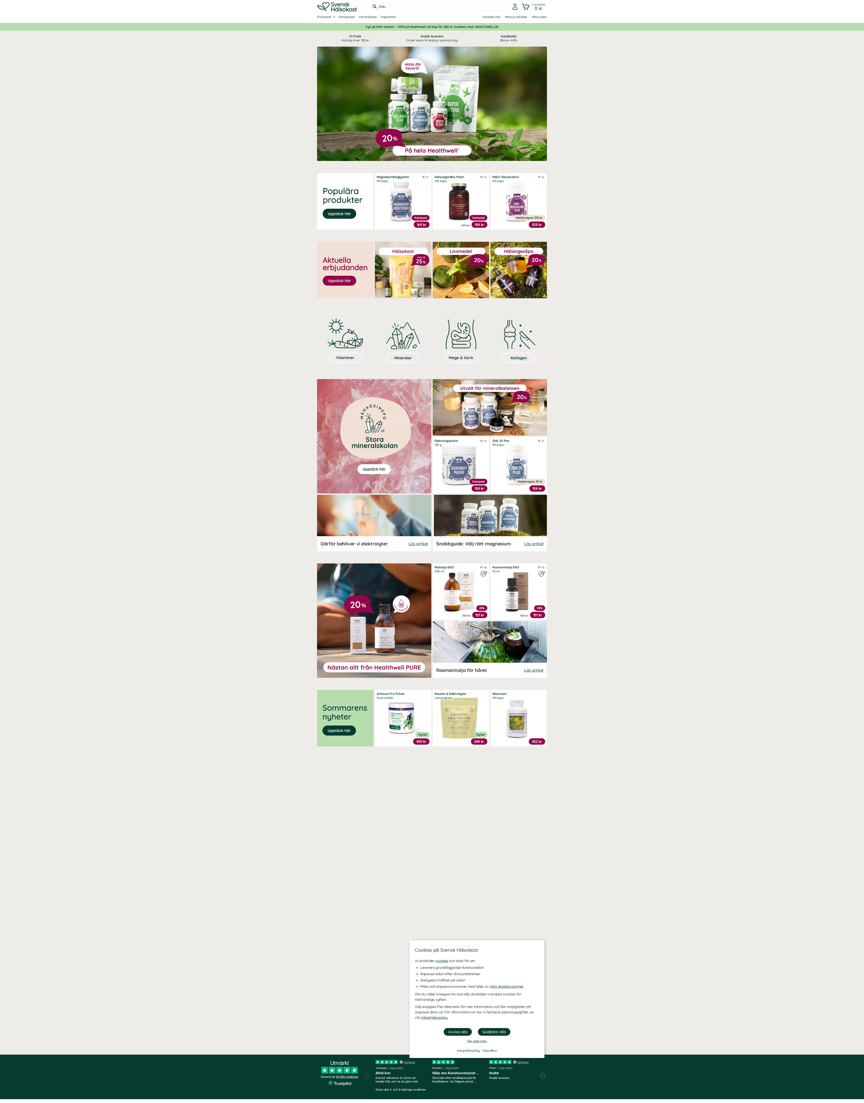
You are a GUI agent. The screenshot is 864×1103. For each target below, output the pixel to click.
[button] (534, 7)
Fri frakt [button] (355, 38)
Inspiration (388, 17)
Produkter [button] (324, 17)
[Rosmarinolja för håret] (490, 649)
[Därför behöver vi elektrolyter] (374, 523)
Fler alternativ (477, 1041)
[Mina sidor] (515, 7)
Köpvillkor (490, 1051)
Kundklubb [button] (508, 38)
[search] (438, 7)
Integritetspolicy (434, 1017)
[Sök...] (375, 7)
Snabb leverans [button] (431, 38)
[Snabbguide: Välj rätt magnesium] (490, 523)
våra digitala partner (507, 986)
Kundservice (491, 17)
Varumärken (368, 17)
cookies (442, 960)
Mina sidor (539, 17)
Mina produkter (516, 17)
